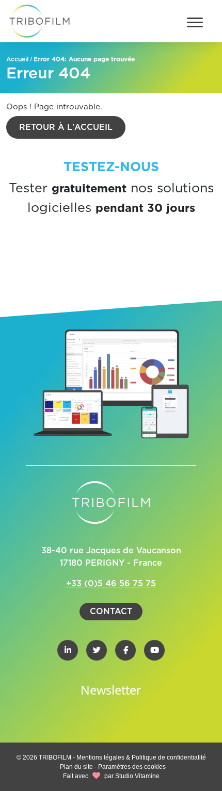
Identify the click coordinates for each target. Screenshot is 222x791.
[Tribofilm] (39, 21)
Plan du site (76, 766)
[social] (67, 650)
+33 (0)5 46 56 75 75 (111, 584)
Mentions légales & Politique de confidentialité (141, 757)
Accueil (17, 59)
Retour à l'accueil (66, 127)
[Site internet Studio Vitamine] (96, 776)
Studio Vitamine (137, 776)
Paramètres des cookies (132, 766)
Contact (111, 611)
